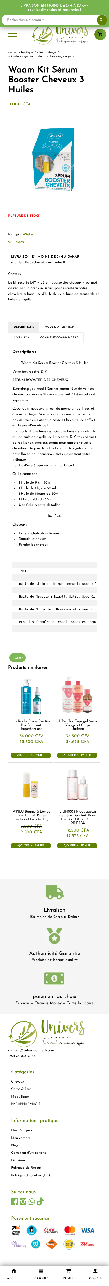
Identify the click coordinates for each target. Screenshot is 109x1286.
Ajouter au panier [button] (31, 755)
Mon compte (21, 1138)
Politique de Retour (26, 1167)
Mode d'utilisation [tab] (59, 327)
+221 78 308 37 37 (21, 1056)
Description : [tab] (24, 327)
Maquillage (20, 1096)
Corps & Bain (21, 1089)
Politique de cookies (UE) (30, 1175)
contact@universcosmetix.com (31, 1050)
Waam (28, 234)
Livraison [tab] (22, 337)
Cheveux (17, 1081)
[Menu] (12, 34)
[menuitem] (12, 34)
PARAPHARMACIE (25, 1104)
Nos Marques (21, 1130)
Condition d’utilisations (28, 1152)
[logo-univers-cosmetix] (54, 34)
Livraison (54, 910)
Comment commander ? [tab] (59, 337)
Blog (14, 1145)
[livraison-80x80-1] (54, 893)
